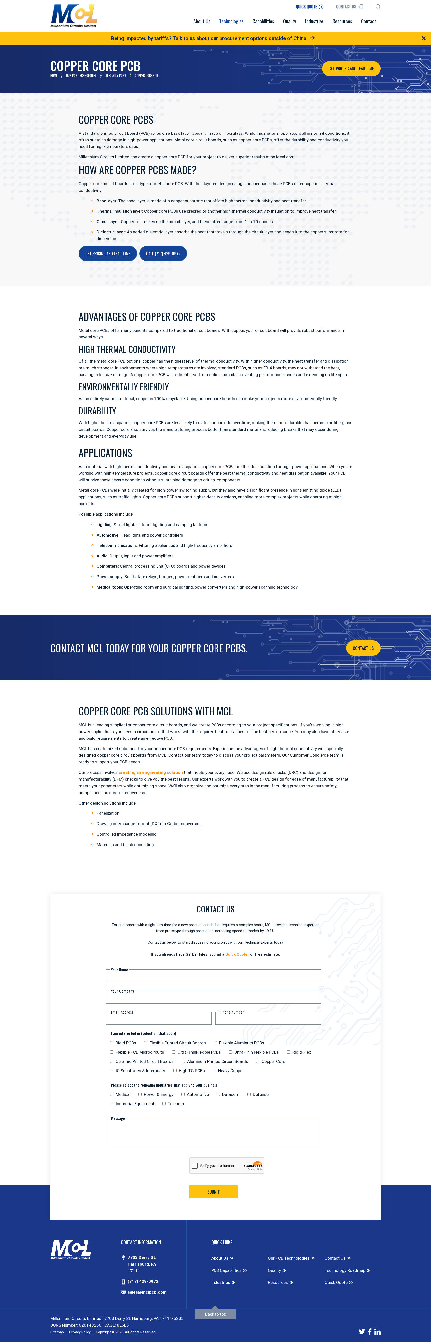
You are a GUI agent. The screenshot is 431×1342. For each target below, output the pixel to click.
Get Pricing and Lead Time (351, 69)
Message (118, 1118)
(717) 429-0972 (143, 1281)
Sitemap (57, 1332)
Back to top (215, 1314)
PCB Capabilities (226, 1270)
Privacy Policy (80, 1332)
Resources (278, 1282)
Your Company (122, 991)
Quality (274, 1270)
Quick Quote (236, 954)
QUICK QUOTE (307, 7)
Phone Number (232, 1012)
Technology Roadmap (345, 1270)
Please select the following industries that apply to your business (164, 1084)
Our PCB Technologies (81, 75)
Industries (220, 1282)
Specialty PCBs (115, 75)
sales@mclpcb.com (147, 1292)
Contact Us (363, 648)
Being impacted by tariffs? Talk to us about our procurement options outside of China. (209, 38)
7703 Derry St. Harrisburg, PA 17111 (142, 1264)
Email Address (122, 1012)
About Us (219, 1258)
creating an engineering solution (151, 772)
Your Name (119, 969)
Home (53, 75)
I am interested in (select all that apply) (143, 1033)
